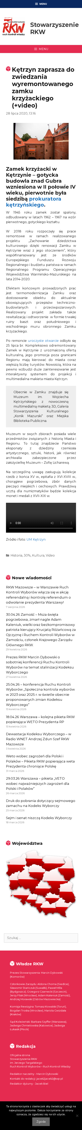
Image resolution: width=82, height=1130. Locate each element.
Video (50, 555)
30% (27, 555)
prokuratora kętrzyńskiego (33, 202)
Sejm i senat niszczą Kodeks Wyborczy (39, 818)
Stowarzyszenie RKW (54, 28)
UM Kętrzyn (36, 539)
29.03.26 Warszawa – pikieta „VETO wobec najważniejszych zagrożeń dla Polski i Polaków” (37, 783)
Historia (16, 555)
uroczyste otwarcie (43, 341)
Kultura (38, 555)
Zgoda (41, 1121)
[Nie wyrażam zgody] (77, 1116)
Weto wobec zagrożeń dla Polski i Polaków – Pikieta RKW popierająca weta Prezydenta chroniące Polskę (40, 761)
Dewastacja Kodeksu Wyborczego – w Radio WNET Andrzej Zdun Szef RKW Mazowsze (38, 739)
